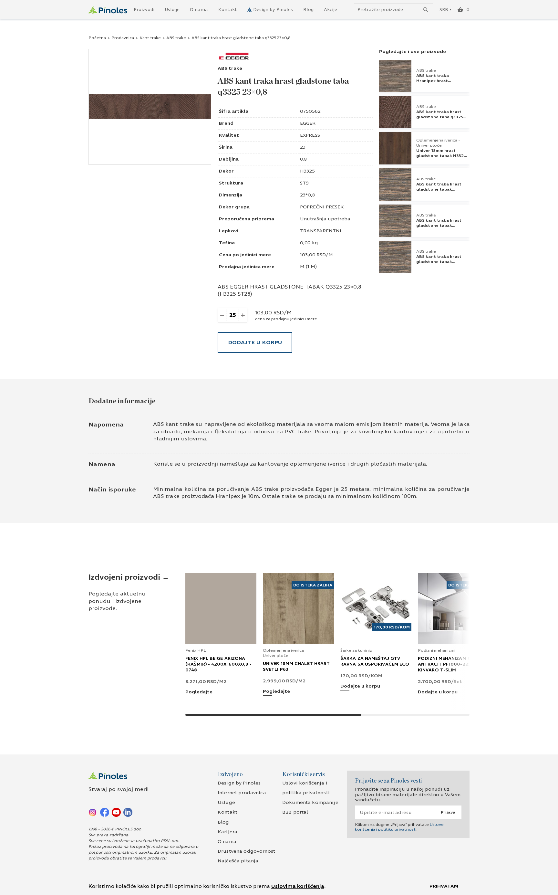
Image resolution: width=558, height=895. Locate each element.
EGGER (307, 123)
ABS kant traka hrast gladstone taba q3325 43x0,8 (439, 117)
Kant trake (150, 38)
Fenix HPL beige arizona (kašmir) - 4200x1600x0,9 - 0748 (218, 664)
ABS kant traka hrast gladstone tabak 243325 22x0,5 (438, 261)
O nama (199, 9)
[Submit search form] (425, 9)
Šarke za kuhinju (356, 650)
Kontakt (227, 9)
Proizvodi (144, 9)
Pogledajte (198, 692)
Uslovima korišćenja (297, 886)
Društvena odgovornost (246, 851)
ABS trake (176, 38)
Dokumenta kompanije (310, 802)
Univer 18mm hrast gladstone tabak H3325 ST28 (441, 155)
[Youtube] (116, 811)
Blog (308, 9)
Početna (97, 38)
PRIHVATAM (443, 886)
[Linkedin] (127, 811)
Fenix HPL (195, 650)
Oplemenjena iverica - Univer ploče (438, 143)
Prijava (448, 812)
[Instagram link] (93, 811)
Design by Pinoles (273, 9)
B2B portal (295, 812)
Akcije (330, 9)
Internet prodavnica (242, 792)
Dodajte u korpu (255, 342)
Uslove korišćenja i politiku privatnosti (399, 826)
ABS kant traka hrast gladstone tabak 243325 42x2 (438, 189)
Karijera (227, 832)
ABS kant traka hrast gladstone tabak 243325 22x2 (438, 225)
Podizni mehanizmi (436, 650)
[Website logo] (107, 10)
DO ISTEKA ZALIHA (312, 585)
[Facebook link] (104, 811)
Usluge (172, 9)
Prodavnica (122, 38)
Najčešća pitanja (238, 861)
